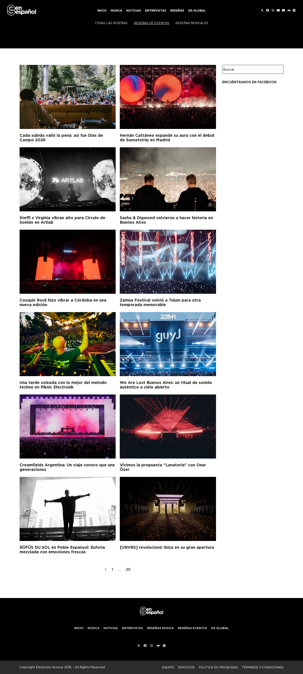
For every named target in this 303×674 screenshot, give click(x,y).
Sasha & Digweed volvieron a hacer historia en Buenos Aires (166, 220)
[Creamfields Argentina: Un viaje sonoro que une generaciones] (68, 426)
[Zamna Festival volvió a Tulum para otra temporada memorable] (168, 261)
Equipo (168, 667)
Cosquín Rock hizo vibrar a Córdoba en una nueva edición (63, 302)
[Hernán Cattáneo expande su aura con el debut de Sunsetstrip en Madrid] (168, 96)
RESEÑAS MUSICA (160, 628)
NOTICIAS (110, 628)
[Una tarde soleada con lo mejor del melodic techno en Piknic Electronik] (68, 343)
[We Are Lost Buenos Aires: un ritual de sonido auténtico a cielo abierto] (168, 343)
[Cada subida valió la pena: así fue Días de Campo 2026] (68, 96)
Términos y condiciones (262, 667)
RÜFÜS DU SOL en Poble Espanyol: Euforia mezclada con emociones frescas (62, 550)
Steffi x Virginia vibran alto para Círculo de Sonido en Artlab (62, 220)
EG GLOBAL (220, 628)
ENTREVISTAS (132, 628)
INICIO (78, 628)
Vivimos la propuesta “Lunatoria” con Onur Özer (163, 467)
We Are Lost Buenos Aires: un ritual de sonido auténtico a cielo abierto (166, 385)
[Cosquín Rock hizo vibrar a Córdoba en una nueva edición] (68, 261)
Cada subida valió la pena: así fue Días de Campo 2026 (61, 138)
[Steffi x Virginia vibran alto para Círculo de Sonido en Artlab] (68, 179)
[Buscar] (277, 69)
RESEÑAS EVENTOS (192, 628)
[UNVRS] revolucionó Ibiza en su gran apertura (167, 547)
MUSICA (93, 628)
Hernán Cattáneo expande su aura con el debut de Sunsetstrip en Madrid (167, 138)
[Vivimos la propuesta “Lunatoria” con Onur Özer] (168, 426)
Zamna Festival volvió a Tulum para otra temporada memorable (160, 302)
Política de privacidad (218, 667)
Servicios (186, 667)
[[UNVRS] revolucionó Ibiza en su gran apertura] (168, 508)
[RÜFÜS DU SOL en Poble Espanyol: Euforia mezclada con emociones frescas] (68, 508)
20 (129, 569)
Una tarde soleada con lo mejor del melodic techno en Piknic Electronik (63, 385)
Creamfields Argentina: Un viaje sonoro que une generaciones (67, 467)
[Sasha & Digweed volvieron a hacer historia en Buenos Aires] (168, 179)
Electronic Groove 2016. (54, 667)
